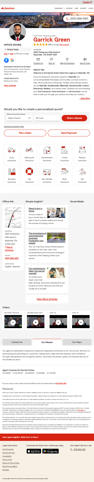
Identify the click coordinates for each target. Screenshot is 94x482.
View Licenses (10, 85)
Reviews (69, 8)
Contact (83, 8)
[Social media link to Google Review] (12, 60)
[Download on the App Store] (34, 451)
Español (86, 2)
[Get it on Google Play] (50, 451)
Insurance (59, 8)
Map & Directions (9, 248)
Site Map (5, 470)
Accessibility (7, 456)
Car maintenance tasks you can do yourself (37, 270)
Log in (90, 8)
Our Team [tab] (77, 342)
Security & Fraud (8, 453)
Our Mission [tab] (47, 342)
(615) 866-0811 (12, 258)
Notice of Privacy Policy (10, 463)
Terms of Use (7, 460)
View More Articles (47, 299)
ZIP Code (39, 118)
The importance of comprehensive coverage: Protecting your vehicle (37, 238)
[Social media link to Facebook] (6, 60)
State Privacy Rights (9, 466)
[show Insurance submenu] (64, 8)
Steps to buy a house (35, 209)
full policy (81, 410)
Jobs (76, 8)
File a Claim (25, 133)
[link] (8, 8)
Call (5, 54)
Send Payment (69, 133)
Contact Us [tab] (17, 342)
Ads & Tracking (7, 449)
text (11, 54)
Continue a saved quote (14, 126)
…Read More (84, 98)
